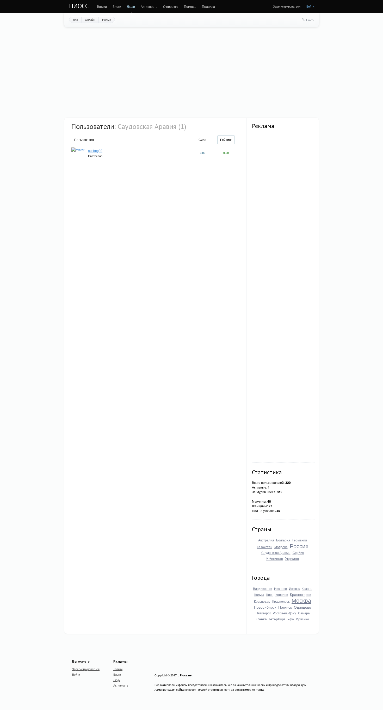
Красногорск (300, 594)
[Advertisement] (191, 71)
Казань (307, 588)
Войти (310, 6)
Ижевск (294, 588)
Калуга (259, 594)
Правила (208, 6)
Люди (131, 6)
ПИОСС (79, 6)
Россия (299, 546)
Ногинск (285, 607)
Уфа (290, 619)
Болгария (283, 540)
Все (75, 19)
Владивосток (262, 588)
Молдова (281, 547)
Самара (304, 613)
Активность (149, 6)
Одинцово (302, 607)
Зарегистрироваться (286, 6)
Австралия (266, 540)
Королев (281, 594)
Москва (301, 600)
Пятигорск (263, 613)
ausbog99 (95, 150)
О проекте (170, 6)
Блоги (117, 6)
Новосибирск (265, 607)
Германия (299, 540)
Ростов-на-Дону (284, 613)
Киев (269, 594)
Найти (310, 20)
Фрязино (302, 619)
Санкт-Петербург (270, 618)
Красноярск (280, 601)
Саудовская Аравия (276, 552)
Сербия (298, 552)
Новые (106, 19)
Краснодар (262, 601)
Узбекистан (274, 558)
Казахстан (264, 547)
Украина (292, 558)
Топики (102, 6)
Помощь (190, 6)
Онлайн (90, 19)
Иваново (280, 588)
